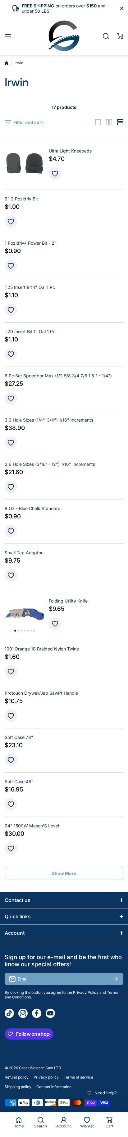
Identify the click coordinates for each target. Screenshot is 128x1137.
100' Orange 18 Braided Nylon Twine (42, 648)
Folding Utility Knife (68, 600)
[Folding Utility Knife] (24, 613)
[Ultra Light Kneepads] (24, 163)
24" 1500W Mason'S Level (32, 825)
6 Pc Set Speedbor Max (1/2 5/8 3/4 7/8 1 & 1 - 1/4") (58, 375)
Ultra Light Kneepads (70, 150)
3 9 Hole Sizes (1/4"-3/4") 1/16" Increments (49, 420)
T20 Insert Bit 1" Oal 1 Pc (30, 331)
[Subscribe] (115, 979)
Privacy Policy (85, 992)
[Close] (122, 8)
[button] (120, 36)
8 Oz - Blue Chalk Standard (33, 508)
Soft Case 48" (19, 781)
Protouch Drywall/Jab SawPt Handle (41, 693)
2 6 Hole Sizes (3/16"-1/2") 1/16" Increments (50, 464)
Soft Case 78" (19, 737)
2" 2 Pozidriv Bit (21, 198)
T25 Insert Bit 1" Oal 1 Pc (30, 287)
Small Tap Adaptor (24, 552)
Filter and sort (28, 122)
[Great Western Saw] (64, 36)
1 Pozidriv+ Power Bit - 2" (31, 243)
